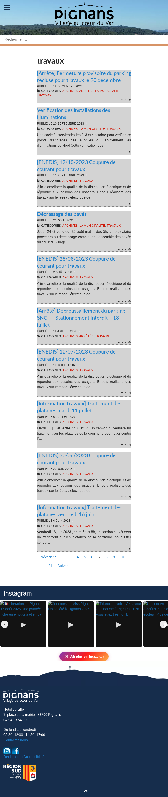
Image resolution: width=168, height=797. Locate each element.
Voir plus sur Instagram (87, 656)
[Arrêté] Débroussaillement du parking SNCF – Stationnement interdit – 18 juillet (81, 318)
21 (50, 566)
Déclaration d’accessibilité (24, 757)
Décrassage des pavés (62, 214)
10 (122, 557)
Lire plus (124, 100)
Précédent (48, 557)
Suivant (63, 566)
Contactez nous (16, 740)
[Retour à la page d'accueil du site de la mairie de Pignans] (84, 14)
